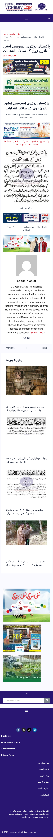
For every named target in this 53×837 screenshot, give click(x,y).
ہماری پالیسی (43, 788)
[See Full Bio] (44, 333)
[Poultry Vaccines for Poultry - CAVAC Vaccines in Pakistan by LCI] (26, 130)
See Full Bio (37, 332)
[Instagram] (24, 337)
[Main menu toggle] (26, 18)
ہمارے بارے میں (43, 782)
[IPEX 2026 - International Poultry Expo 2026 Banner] (26, 66)
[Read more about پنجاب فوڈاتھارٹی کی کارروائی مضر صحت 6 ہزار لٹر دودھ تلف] (26, 426)
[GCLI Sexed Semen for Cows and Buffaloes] (26, 86)
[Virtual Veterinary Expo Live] (26, 217)
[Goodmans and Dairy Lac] (26, 243)
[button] (49, 18)
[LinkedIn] (28, 337)
